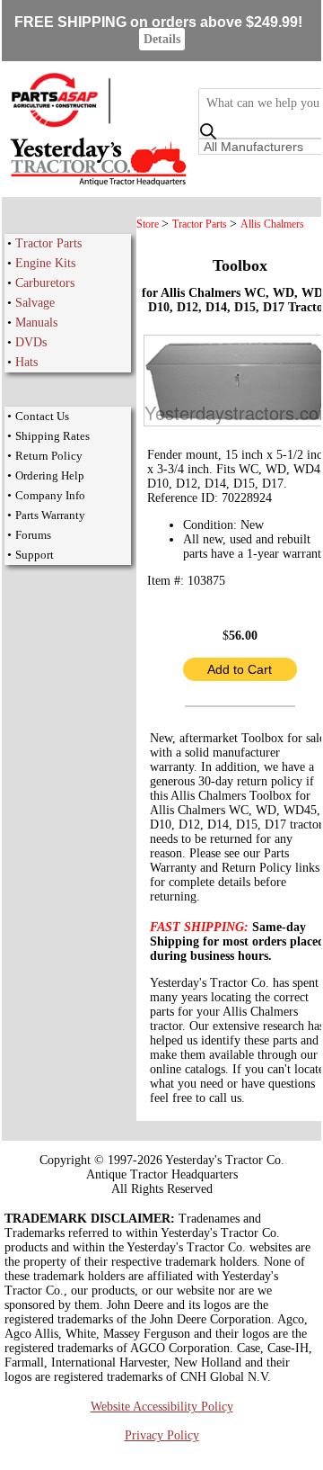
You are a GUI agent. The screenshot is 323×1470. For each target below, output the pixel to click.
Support (34, 554)
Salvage (35, 302)
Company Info (50, 495)
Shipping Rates (52, 436)
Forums (33, 535)
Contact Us (42, 416)
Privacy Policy (162, 1435)
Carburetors (44, 283)
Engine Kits (45, 263)
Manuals (36, 322)
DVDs (31, 342)
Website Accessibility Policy (162, 1406)
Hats (26, 362)
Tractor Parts (48, 243)
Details (162, 39)
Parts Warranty (50, 515)
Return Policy (49, 455)
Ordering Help (49, 475)
